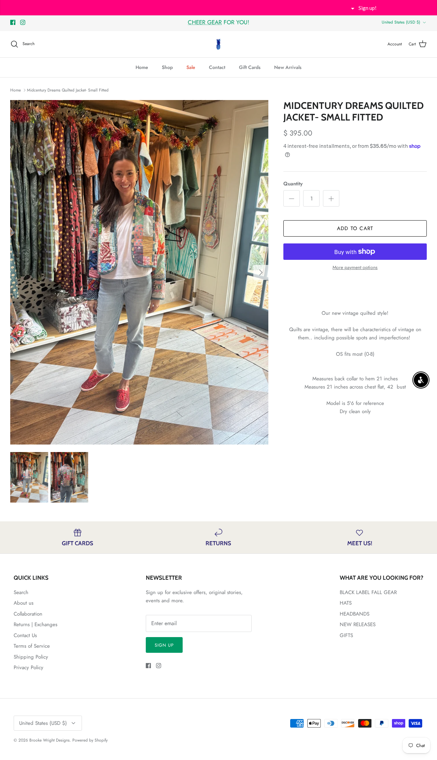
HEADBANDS (354, 614)
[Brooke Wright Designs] (218, 44)
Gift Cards (249, 67)
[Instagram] (22, 22)
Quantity (292, 183)
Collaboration (28, 614)
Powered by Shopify (90, 740)
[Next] (260, 272)
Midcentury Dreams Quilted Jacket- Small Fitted (68, 90)
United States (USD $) (401, 22)
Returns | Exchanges (35, 624)
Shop (167, 67)
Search (21, 592)
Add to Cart (355, 228)
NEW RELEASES (358, 624)
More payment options (355, 267)
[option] (139, 272)
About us (23, 603)
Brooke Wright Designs (49, 740)
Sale (190, 67)
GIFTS (346, 635)
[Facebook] (12, 22)
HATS (346, 603)
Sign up (164, 645)
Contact (217, 67)
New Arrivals (287, 67)
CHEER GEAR (205, 22)
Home (142, 67)
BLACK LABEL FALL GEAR (368, 592)
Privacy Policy (28, 667)
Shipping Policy (31, 657)
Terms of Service (32, 646)
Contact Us (25, 635)
